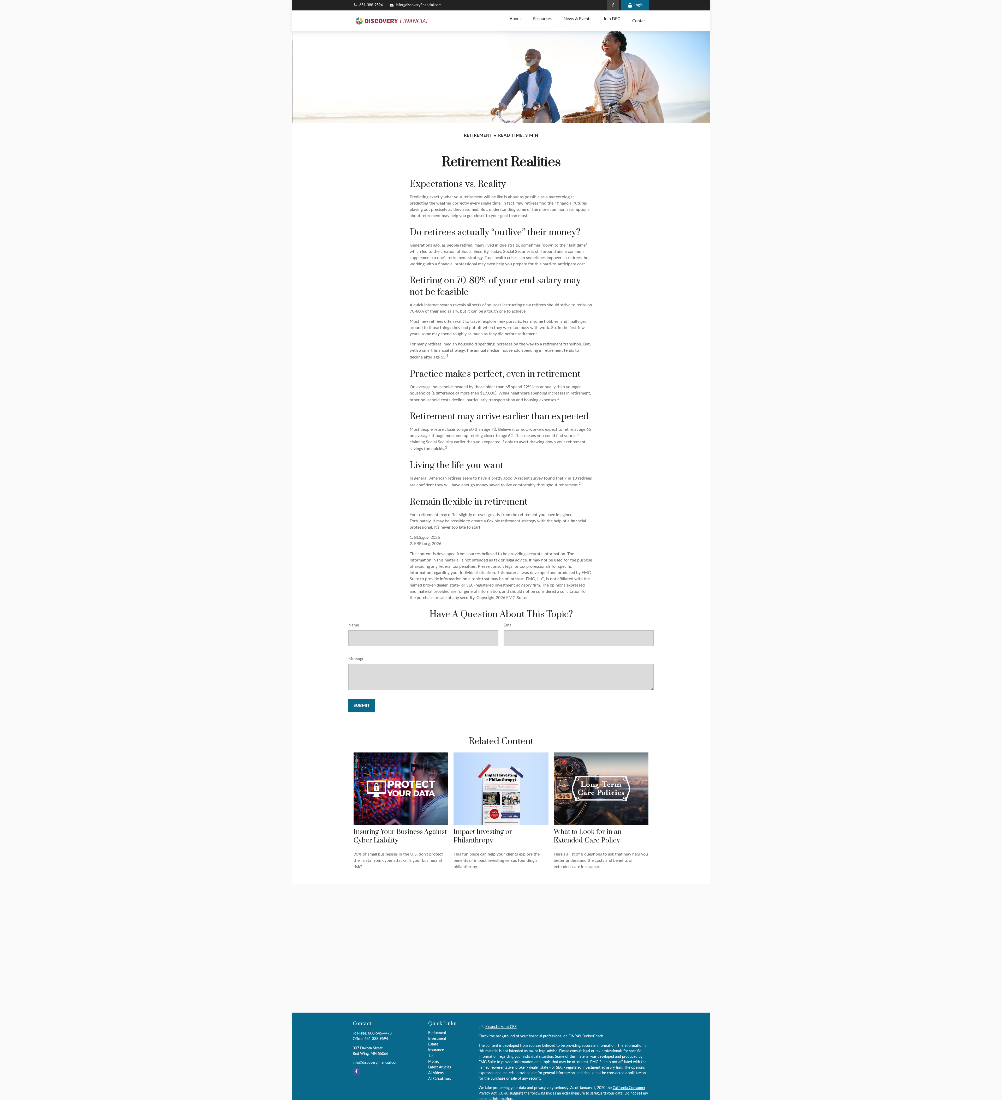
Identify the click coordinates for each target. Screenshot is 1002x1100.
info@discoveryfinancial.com (419, 5)
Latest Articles (439, 1067)
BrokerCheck (592, 1036)
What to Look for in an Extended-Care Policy (588, 836)
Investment (437, 1039)
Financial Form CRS (501, 1027)
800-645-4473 (380, 1033)
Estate (433, 1044)
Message (356, 659)
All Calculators (439, 1079)
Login (638, 5)
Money (433, 1061)
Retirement (437, 1033)
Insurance (436, 1050)
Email (509, 625)
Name (353, 625)
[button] (515, 18)
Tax (430, 1056)
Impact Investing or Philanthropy (483, 836)
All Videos (436, 1073)
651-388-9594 (371, 5)
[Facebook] (613, 5)
